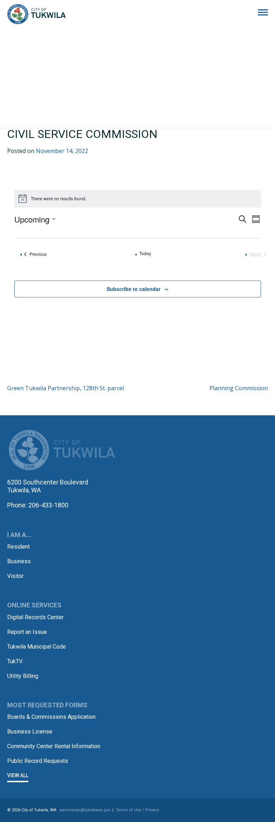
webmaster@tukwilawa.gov (84, 810)
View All (17, 775)
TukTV (15, 661)
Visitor (15, 576)
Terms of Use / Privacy (137, 810)
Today (145, 253)
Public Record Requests (37, 761)
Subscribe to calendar (133, 288)
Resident (18, 546)
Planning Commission (238, 388)
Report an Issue (27, 632)
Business (19, 561)
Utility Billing (22, 676)
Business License (29, 731)
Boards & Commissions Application (51, 716)
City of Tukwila (36, 14)
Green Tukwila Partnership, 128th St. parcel (65, 388)
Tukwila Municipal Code (36, 646)
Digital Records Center (35, 617)
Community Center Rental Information (53, 746)
